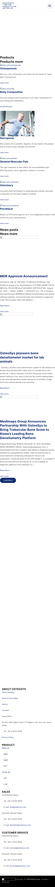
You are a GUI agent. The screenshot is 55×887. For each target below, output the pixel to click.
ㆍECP (4, 766)
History (5, 704)
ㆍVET (4, 778)
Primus (9, 106)
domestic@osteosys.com (20, 825)
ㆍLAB (4, 784)
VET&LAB (6, 772)
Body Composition (11, 92)
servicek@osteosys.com (20, 866)
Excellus (3, 106)
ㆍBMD (5, 754)
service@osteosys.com (19, 848)
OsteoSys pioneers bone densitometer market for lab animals (22, 357)
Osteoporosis (8, 68)
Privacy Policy (8, 737)
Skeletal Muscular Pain (14, 161)
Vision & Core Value (10, 698)
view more (4, 83)
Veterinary (6, 185)
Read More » (5, 306)
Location (5, 710)
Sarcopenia (7, 138)
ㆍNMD (5, 760)
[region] (27, 27)
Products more (11, 62)
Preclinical (6, 208)
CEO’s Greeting (8, 692)
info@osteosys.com (18, 807)
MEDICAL (6, 748)
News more (8, 234)
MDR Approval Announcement (24, 276)
